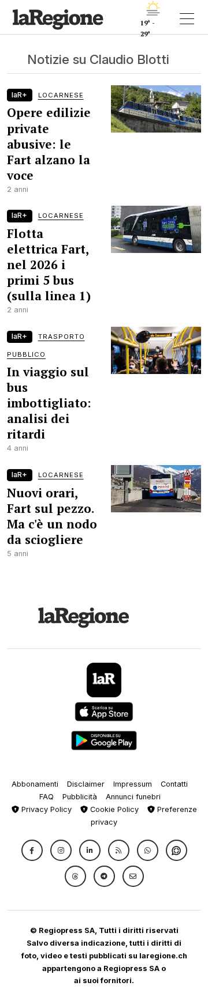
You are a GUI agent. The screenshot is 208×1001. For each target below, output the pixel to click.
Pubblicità (79, 796)
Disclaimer (86, 784)
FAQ (46, 796)
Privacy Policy (45, 809)
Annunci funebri (133, 796)
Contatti (174, 784)
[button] (32, 850)
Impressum (132, 784)
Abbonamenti (35, 784)
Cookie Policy (113, 809)
